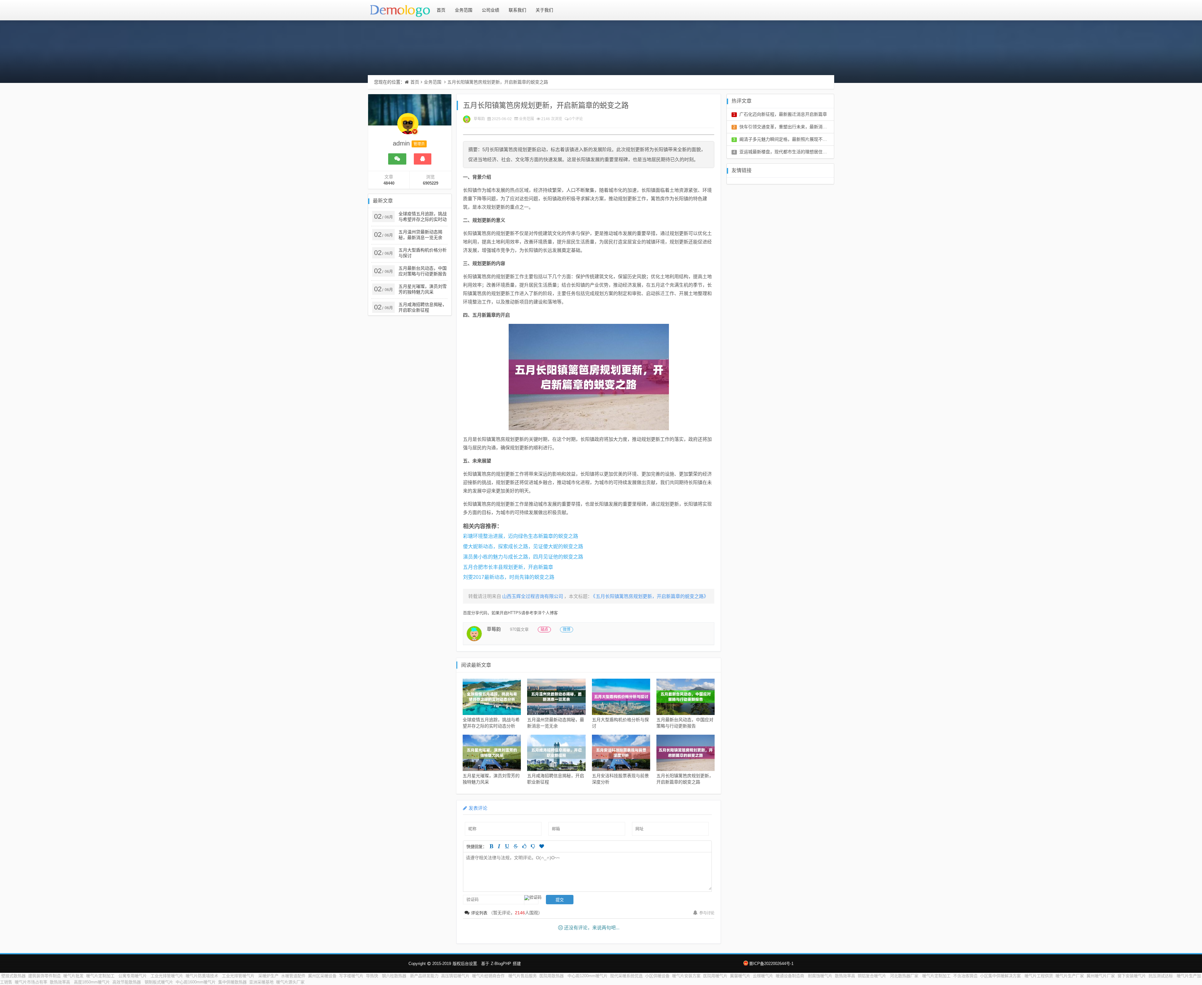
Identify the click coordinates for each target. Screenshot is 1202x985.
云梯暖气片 (763, 975)
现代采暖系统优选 (626, 975)
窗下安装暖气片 (1131, 975)
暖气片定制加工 (101, 975)
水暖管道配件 (293, 975)
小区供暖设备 (657, 975)
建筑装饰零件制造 (44, 975)
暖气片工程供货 (1039, 975)
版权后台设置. (465, 963)
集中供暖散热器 (232, 982)
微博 (566, 629)
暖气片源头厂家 (291, 982)
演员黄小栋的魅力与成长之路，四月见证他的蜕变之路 (523, 556)
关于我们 (544, 10)
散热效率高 (845, 975)
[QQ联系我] (422, 159)
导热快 (372, 975)
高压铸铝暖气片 (455, 975)
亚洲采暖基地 (261, 982)
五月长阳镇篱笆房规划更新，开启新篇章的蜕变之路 (497, 81)
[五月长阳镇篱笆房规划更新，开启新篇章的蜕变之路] (588, 377)
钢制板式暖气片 (159, 982)
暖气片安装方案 (686, 975)
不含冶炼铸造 (965, 975)
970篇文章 (519, 629)
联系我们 (517, 10)
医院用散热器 (552, 975)
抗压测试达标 (1161, 975)
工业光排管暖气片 (167, 975)
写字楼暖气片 (351, 975)
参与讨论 (706, 913)
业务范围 (463, 10)
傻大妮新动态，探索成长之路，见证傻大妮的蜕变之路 (523, 546)
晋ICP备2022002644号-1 (771, 963)
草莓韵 (479, 119)
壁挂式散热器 (13, 975)
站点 (544, 629)
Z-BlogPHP (501, 963)
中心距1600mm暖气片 (196, 982)
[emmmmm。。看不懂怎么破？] (533, 846)
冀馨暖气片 (740, 975)
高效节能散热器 (127, 982)
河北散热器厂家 (905, 975)
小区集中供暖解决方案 (1001, 975)
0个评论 (576, 119)
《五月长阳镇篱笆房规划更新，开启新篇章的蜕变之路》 (650, 596)
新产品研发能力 (424, 975)
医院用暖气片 (715, 975)
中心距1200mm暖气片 (588, 975)
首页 (441, 10)
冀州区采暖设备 (322, 975)
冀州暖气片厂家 (1100, 975)
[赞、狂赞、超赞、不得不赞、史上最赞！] (542, 846)
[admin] (407, 126)
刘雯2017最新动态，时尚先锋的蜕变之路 (508, 577)
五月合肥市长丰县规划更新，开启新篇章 (508, 567)
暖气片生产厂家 (1070, 975)
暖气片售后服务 (522, 975)
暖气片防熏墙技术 (202, 975)
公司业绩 (490, 10)
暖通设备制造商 (790, 975)
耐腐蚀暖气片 (820, 975)
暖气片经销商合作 (489, 975)
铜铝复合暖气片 (872, 975)
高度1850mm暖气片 (92, 982)
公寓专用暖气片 (133, 975)
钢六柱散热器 (395, 975)
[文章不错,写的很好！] (524, 846)
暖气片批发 (73, 975)
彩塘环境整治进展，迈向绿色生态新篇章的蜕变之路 (520, 536)
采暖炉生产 (268, 975)
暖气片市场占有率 (31, 982)
